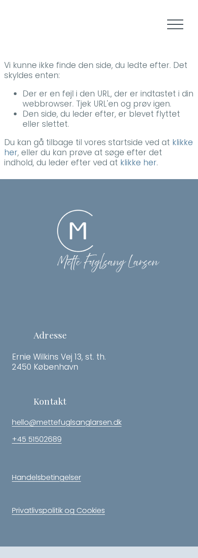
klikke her (138, 162)
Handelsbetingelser (46, 478)
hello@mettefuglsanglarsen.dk (67, 423)
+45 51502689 (37, 440)
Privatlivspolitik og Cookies (58, 511)
